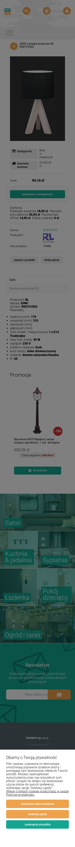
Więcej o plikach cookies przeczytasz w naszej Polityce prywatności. (37, 793)
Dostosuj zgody (37, 814)
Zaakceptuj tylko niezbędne (37, 803)
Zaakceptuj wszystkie (38, 824)
